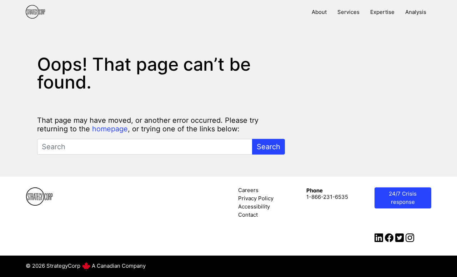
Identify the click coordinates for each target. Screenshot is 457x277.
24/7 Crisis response (403, 197)
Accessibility (254, 206)
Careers (248, 190)
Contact (248, 214)
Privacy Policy (255, 198)
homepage (110, 129)
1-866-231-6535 (327, 196)
